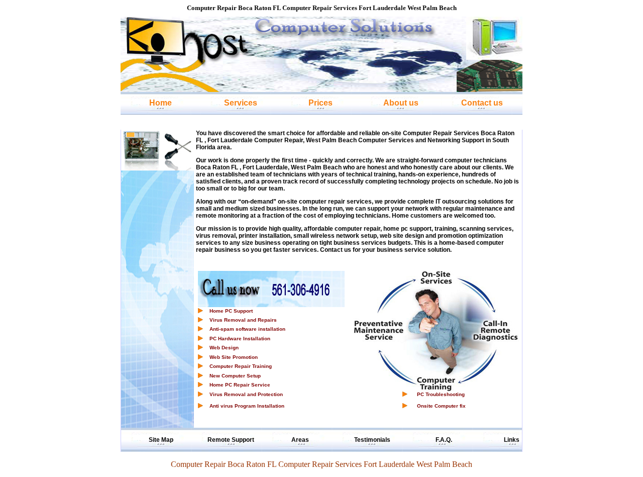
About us (400, 103)
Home (160, 103)
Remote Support (230, 439)
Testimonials (372, 439)
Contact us (482, 103)
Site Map (161, 439)
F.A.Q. (444, 439)
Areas (300, 439)
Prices (320, 103)
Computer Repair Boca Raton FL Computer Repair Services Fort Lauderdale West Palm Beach (321, 464)
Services (240, 103)
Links (511, 439)
